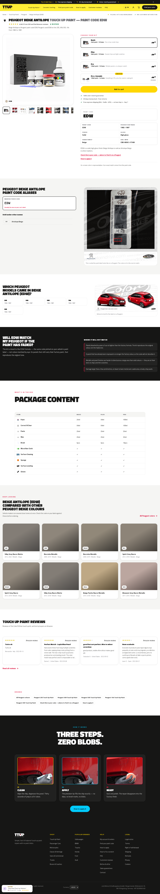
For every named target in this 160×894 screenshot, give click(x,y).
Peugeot (24, 14)
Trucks (52, 860)
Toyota (77, 847)
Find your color (149, 7)
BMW (77, 843)
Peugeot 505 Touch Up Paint (91, 697)
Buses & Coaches (56, 864)
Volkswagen (79, 839)
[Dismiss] (153, 1)
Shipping (128, 851)
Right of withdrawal (132, 847)
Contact (103, 872)
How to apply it (86, 159)
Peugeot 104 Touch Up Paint (115, 697)
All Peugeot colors (147, 515)
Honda (77, 851)
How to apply (80, 7)
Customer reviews (95, 7)
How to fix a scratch (107, 851)
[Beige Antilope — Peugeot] (15, 110)
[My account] (133, 7)
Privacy (127, 860)
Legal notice (129, 839)
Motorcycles (54, 847)
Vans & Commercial (56, 856)
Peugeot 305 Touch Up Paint (26, 703)
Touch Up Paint (34, 7)
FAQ (106, 7)
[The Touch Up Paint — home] (7, 7)
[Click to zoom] (38, 69)
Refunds (128, 856)
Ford (76, 856)
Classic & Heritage (56, 851)
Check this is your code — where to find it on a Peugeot (101, 155)
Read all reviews (9, 668)
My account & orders (107, 839)
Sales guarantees (106, 868)
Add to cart (119, 89)
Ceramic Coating (49, 7)
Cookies (128, 864)
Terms (127, 843)
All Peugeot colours (23, 697)
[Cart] (139, 7)
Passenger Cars (55, 843)
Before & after (105, 864)
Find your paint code (65, 7)
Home (4, 14)
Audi (76, 860)
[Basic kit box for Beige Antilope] (6, 110)
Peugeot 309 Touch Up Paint (67, 697)
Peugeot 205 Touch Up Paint (44, 697)
